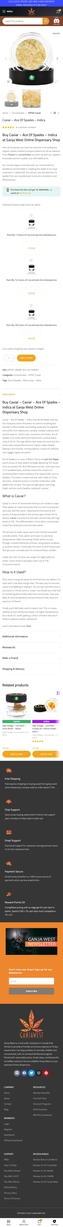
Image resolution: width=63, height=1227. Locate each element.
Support (8, 1154)
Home (5, 113)
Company (9, 1087)
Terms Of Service (12, 1198)
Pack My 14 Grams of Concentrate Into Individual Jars (31, 280)
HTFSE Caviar (34, 113)
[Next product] (59, 113)
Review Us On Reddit (43, 1171)
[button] (5, 58)
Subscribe (31, 991)
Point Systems (40, 1109)
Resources (39, 1087)
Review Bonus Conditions (45, 1159)
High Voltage (7, 732)
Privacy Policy (10, 1193)
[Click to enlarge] (8, 81)
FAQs (6, 1159)
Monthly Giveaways (42, 1115)
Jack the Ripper (52, 459)
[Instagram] (39, 1073)
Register (8, 1129)
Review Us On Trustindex (45, 1165)
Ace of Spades (14, 380)
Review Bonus (41, 1154)
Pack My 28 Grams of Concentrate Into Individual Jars (31, 325)
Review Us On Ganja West (45, 1182)
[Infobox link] (31, 808)
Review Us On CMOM (43, 1176)
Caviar (13, 518)
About (7, 1098)
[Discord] (17, 1073)
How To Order (10, 1165)
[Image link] (56, 21)
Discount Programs (42, 1104)
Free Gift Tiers (40, 1098)
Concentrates (18, 113)
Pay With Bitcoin (12, 1182)
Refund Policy (10, 1187)
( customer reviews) (26, 127)
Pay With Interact (12, 1171)
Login (6, 1124)
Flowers (12, 154)
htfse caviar (28, 380)
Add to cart (26, 358)
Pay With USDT (11, 1176)
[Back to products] (55, 113)
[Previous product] (51, 113)
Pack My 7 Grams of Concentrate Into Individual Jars (31, 235)
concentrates (24, 154)
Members (9, 1118)
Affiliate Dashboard (13, 1140)
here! (28, 626)
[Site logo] (31, 11)
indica (38, 380)
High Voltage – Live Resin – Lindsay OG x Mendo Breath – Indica (45, 728)
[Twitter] (31, 1073)
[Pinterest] (46, 1073)
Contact (7, 1104)
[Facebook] (24, 1073)
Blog (6, 1109)
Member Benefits (41, 1093)
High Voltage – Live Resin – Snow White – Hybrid (14, 727)
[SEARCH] (45, 21)
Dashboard (9, 1135)
